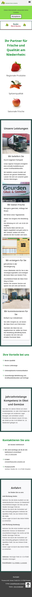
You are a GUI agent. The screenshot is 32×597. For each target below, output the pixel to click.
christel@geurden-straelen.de (15, 462)
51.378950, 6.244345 (19, 563)
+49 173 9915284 (11, 454)
